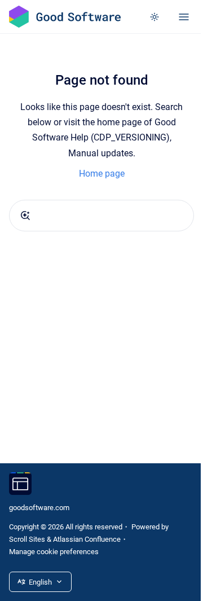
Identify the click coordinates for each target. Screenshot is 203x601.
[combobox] (101, 215)
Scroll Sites (27, 539)
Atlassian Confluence (87, 539)
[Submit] (25, 216)
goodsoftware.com (39, 507)
